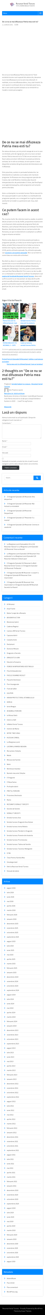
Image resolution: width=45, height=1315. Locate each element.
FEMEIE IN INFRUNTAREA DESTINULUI (20, 666)
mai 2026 (10, 901)
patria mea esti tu (15, 349)
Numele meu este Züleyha (16, 773)
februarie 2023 (12, 1075)
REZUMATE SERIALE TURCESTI (18, 804)
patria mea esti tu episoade (32, 349)
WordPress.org (12, 1292)
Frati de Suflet (12, 689)
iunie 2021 (10, 1164)
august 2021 (11, 1155)
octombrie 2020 (12, 1199)
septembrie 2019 (13, 1257)
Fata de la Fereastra (14, 662)
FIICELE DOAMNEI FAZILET (16, 675)
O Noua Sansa (11, 782)
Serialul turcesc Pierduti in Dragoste (19, 831)
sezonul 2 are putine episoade (16, 253)
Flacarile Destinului (14, 680)
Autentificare (11, 1278)
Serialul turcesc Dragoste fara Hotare (20, 822)
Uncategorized (12, 862)
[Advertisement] (22, 51)
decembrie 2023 (12, 1030)
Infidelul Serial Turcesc (15, 724)
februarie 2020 (12, 1235)
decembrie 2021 (12, 1137)
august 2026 (11, 888)
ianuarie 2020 (11, 1239)
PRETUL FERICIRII (13, 791)
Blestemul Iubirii (13, 622)
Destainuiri (11, 644)
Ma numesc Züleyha (14, 751)
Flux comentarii (12, 1287)
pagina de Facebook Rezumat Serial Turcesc (18, 276)
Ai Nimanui (10, 604)
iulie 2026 (10, 892)
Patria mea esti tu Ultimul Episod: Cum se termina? (25, 364)
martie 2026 (11, 910)
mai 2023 (10, 1061)
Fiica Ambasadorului (14, 671)
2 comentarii (7, 25)
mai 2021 (10, 1168)
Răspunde (7, 407)
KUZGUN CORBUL (13, 738)
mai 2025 (10, 955)
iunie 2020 (10, 1217)
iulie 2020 (10, 1212)
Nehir (9, 764)
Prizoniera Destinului (14, 795)
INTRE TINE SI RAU (13, 733)
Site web (5, 453)
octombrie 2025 (12, 932)
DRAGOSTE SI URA (13, 657)
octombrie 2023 (12, 1039)
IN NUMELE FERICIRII (14, 711)
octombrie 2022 (12, 1092)
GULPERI (10, 693)
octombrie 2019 (12, 1252)
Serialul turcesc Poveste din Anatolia (20, 835)
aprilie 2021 (11, 1172)
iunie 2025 (10, 950)
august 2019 (11, 1261)
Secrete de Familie (13, 809)
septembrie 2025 (13, 937)
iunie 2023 (10, 1057)
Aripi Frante (11, 609)
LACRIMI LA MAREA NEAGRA (16, 746)
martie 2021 (11, 1177)
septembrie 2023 (13, 1044)
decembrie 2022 (12, 1084)
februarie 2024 (12, 1021)
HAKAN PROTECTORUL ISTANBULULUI (20, 698)
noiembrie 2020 (12, 1195)
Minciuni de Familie (13, 760)
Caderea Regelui (12, 626)
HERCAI (9, 702)
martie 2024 (11, 1017)
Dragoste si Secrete (14, 653)
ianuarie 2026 (11, 919)
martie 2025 (11, 964)
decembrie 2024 (12, 977)
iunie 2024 (10, 1004)
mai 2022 (10, 1115)
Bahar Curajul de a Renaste (16, 613)
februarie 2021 (12, 1181)
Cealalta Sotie (12, 640)
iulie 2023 (10, 1052)
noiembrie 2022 (12, 1088)
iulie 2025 (10, 946)
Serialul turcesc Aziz (14, 818)
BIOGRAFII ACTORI (13, 617)
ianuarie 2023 (11, 1079)
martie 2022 (11, 1124)
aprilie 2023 (11, 1066)
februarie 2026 (12, 915)
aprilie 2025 (11, 959)
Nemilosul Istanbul (13, 769)
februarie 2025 (12, 968)
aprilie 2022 (11, 1119)
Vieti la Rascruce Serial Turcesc (17, 866)
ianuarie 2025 (11, 972)
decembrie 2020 (12, 1190)
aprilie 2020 (11, 1226)
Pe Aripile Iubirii (12, 786)
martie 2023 (11, 1070)
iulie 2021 (10, 1159)
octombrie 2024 (12, 986)
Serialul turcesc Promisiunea (17, 840)
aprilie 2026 (11, 906)
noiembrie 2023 (12, 1035)
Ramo (9, 800)
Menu (5, 13)
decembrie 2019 (12, 1244)
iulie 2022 (10, 1106)
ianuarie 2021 (11, 1186)
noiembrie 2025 (12, 928)
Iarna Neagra (11, 706)
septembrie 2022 (13, 1097)
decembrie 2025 (12, 924)
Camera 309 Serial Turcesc (16, 631)
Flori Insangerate (13, 684)
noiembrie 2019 (12, 1248)
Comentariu (7, 423)
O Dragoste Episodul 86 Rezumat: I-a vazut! (22, 573)
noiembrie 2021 (12, 1141)
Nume (4, 441)
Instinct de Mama (13, 729)
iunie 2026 (10, 897)
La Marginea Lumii (13, 742)
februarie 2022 (12, 1128)
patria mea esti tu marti (27, 352)
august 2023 (11, 1048)
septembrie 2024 (13, 990)
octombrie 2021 (12, 1146)
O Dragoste (11, 778)
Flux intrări (11, 1283)
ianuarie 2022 (12, 1132)
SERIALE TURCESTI (13, 813)
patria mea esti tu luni (10, 352)
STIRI (16, 24)
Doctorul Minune (13, 649)
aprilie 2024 (11, 1012)
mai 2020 (10, 1221)
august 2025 (11, 941)
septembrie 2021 (13, 1150)
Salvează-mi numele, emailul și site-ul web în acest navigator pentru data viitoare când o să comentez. (20, 462)
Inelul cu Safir (11, 720)
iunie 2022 (10, 1110)
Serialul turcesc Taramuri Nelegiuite (19, 849)
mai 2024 (10, 1008)
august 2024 (11, 995)
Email (4, 447)
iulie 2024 (10, 999)
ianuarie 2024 (11, 1026)
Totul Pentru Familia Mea (16, 858)
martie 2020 (11, 1230)
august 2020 (11, 1208)
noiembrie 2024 (12, 981)
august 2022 (11, 1101)
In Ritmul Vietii (12, 715)
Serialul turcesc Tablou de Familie (19, 844)
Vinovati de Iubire (13, 871)
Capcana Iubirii (12, 635)
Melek (9, 755)
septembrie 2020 (13, 1204)
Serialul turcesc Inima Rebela (17, 826)
